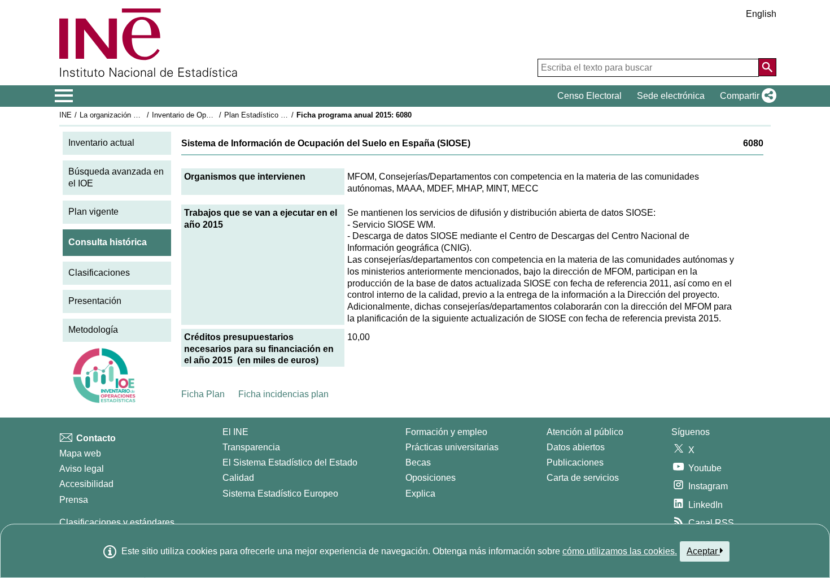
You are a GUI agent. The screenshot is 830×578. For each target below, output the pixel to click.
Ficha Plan (203, 394)
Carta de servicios (583, 478)
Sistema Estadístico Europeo (280, 493)
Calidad (238, 478)
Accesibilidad (86, 484)
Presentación (94, 301)
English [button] (761, 14)
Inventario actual (101, 142)
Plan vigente (93, 211)
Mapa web (80, 453)
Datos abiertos (576, 447)
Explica (420, 493)
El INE (235, 432)
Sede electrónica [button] (671, 96)
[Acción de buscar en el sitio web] (767, 67)
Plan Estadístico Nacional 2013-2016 (284, 115)
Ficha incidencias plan (283, 394)
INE (65, 115)
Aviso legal (81, 468)
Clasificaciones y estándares (116, 522)
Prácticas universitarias (452, 447)
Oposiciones (430, 478)
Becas (418, 462)
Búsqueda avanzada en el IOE (116, 177)
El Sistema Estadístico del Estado (289, 462)
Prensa (73, 500)
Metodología (93, 329)
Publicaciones (575, 462)
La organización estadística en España (143, 115)
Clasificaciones (99, 272)
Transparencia (251, 447)
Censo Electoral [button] (589, 96)
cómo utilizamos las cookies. (619, 551)
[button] (745, 96)
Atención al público (585, 432)
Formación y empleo (446, 432)
